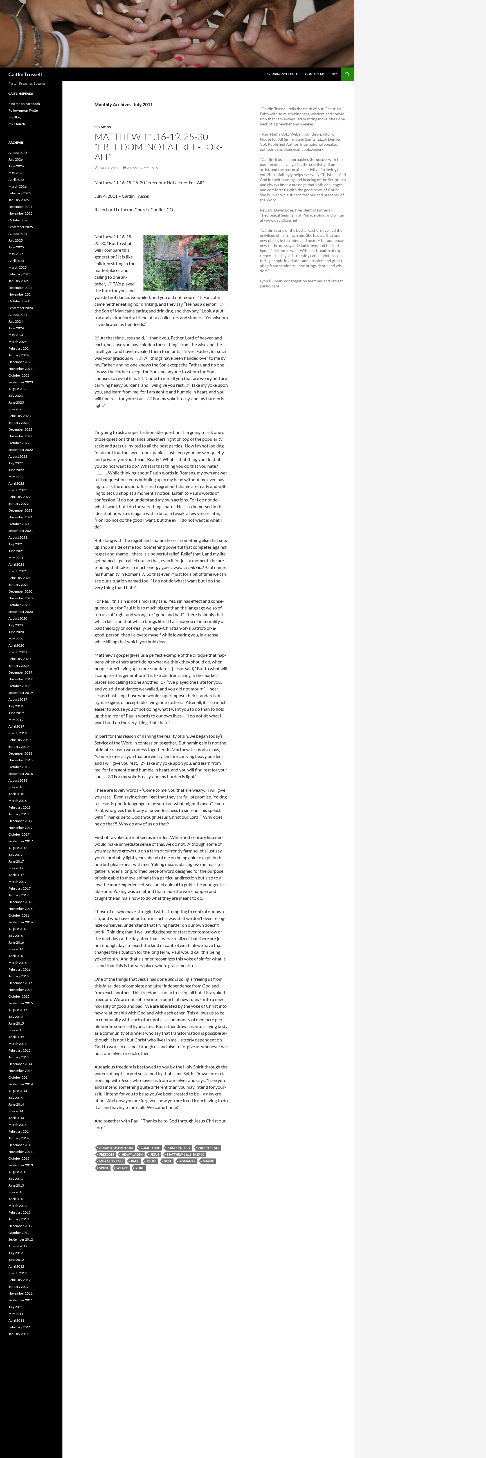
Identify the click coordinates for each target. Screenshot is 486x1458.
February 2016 (19, 969)
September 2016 (20, 922)
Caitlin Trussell (25, 74)
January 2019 (18, 746)
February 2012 (19, 1280)
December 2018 (20, 753)
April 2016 (16, 956)
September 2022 (20, 449)
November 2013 (20, 1151)
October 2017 (19, 834)
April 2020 (16, 645)
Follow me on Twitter (23, 110)
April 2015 (16, 1037)
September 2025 (20, 227)
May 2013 (15, 1192)
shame (208, 1161)
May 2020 (15, 638)
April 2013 (16, 1199)
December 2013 (20, 1145)
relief (151, 1161)
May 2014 (15, 1111)
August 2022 (17, 456)
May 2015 (15, 1030)
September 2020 (20, 611)
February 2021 (19, 578)
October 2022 (19, 443)
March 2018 (17, 800)
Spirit (104, 1168)
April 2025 (16, 260)
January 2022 (18, 503)
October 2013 (19, 1158)
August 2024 (17, 314)
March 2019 (17, 733)
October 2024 (19, 301)
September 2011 (20, 1300)
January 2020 (18, 665)
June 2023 (16, 402)
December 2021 (20, 510)
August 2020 (17, 618)
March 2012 (17, 1273)
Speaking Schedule (282, 74)
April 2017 (16, 875)
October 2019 (19, 686)
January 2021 (18, 584)
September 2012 (20, 1239)
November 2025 (20, 213)
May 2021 (15, 557)
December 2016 (20, 902)
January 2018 (18, 814)
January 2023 (18, 422)
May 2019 (15, 719)
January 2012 (18, 1286)
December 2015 (20, 983)
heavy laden (132, 1154)
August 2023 (17, 389)
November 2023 (20, 368)
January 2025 (18, 281)
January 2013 (18, 1219)
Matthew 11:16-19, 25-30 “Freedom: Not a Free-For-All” (158, 147)
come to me (150, 1147)
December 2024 (20, 287)
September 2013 (20, 1165)
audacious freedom (116, 1147)
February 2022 (19, 497)
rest (168, 1161)
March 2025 (17, 267)
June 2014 (16, 1104)
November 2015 (20, 989)
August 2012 (17, 1246)
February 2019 (19, 740)
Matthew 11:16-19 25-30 (185, 1154)
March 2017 (17, 881)
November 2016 (20, 908)
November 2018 (20, 760)
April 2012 (16, 1266)
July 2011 (15, 1307)
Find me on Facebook (24, 104)
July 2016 (15, 935)
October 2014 (19, 1077)
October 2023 (19, 375)
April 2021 (16, 564)
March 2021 (17, 571)
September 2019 (20, 692)
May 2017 (15, 868)
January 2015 (18, 1057)
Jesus (154, 1154)
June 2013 (16, 1185)
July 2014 (15, 1097)
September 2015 (20, 1003)
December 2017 (20, 821)
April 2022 (16, 483)
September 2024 (20, 308)
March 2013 (17, 1205)
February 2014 (19, 1131)
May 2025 (15, 254)
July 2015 (15, 1016)
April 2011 (16, 1320)
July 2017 (15, 854)
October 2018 (19, 767)
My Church (16, 124)
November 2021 (20, 517)
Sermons (102, 127)
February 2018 (19, 807)
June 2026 (16, 166)
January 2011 (18, 1334)
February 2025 (19, 274)
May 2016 (15, 949)
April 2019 (16, 726)
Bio (334, 74)
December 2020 (20, 591)
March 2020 (17, 652)
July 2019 (15, 706)
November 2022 (20, 436)
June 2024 (16, 328)
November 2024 (20, 294)
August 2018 (17, 780)
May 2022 (15, 476)
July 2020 (15, 625)
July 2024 (15, 321)
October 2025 (19, 220)
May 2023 (15, 409)
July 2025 (15, 240)
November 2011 (20, 1293)
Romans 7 (187, 1161)
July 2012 (15, 1253)
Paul (135, 1161)
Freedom (106, 1154)
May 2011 (15, 1313)
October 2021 (19, 524)
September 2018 (20, 773)
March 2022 (17, 490)
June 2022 (16, 470)
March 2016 (17, 962)
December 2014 (20, 1064)
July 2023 (15, 395)
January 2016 (18, 976)
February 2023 (19, 416)
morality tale (111, 1161)
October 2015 (19, 996)
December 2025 (20, 206)
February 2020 (19, 659)
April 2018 (16, 794)
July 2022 (15, 463)
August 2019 (17, 699)
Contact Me (315, 74)
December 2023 (20, 362)
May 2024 (15, 335)
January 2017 (18, 895)
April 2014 (16, 1118)
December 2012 (20, 1226)
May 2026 (15, 173)
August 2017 (17, 848)
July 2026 (15, 159)
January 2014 (18, 1138)
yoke (140, 1168)
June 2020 (16, 632)
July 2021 (15, 544)
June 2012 (16, 1259)
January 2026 (18, 200)
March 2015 (17, 1043)
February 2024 (19, 348)
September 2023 (20, 382)
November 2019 (20, 679)
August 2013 (17, 1172)
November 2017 (20, 827)
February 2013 (19, 1212)
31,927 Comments (142, 168)
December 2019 (20, 672)
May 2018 (15, 787)
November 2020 (20, 598)
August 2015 (17, 1010)
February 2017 (19, 888)
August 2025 (17, 233)
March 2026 (17, 186)
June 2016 (16, 942)
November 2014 (20, 1070)
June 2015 (16, 1023)
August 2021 (17, 537)
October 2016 (19, 915)
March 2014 (17, 1124)
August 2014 (17, 1091)
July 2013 (15, 1178)
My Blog (14, 117)
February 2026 (19, 193)
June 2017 (16, 861)
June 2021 (16, 551)
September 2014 (20, 1084)
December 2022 (20, 429)
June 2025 (16, 247)
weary (122, 1168)
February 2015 (19, 1050)
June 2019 (16, 713)
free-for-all (208, 1147)
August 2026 (17, 152)
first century (179, 1147)
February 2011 (19, 1327)
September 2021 (20, 530)
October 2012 (19, 1232)
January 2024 (18, 355)
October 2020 (19, 605)
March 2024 (17, 341)
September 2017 (20, 841)
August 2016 (17, 929)
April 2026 (16, 179)
